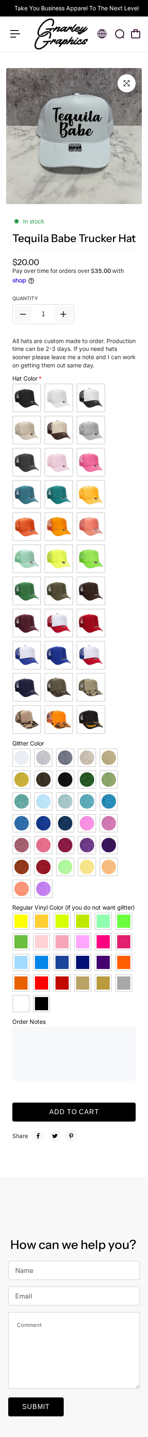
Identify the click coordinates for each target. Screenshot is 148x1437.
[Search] (119, 34)
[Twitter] (55, 1136)
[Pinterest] (71, 1136)
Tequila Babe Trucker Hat (74, 238)
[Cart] (136, 34)
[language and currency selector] (102, 34)
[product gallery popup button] (127, 83)
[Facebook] (38, 1136)
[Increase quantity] (63, 314)
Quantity (25, 298)
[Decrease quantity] (23, 314)
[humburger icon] (15, 34)
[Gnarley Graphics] (61, 34)
